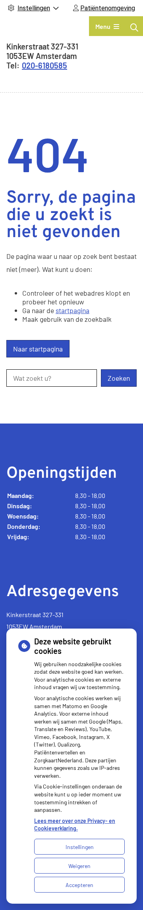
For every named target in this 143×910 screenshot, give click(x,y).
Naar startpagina (38, 348)
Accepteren (79, 885)
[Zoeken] (134, 27)
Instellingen (80, 847)
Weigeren (79, 866)
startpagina (72, 310)
